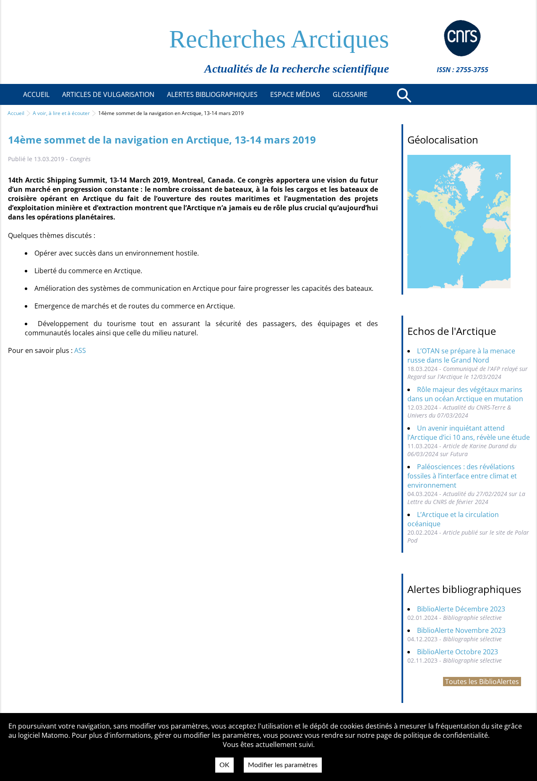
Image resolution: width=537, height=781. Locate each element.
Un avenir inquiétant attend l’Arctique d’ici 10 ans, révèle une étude (468, 432)
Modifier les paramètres (283, 765)
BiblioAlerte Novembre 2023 (461, 630)
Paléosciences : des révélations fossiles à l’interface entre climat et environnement (462, 476)
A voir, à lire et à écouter (61, 113)
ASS (80, 350)
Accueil (16, 113)
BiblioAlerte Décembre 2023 (461, 609)
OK (224, 765)
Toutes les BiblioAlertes (482, 681)
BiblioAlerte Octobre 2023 (457, 651)
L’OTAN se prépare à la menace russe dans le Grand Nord (461, 355)
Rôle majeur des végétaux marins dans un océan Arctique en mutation (465, 394)
